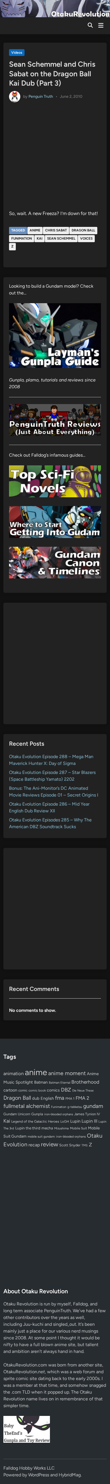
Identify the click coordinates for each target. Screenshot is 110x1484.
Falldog (80, 1304)
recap (34, 1144)
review (49, 1144)
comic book (37, 1090)
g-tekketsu (74, 1107)
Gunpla (37, 1114)
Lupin (75, 1121)
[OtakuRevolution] (55, 8)
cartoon (10, 1090)
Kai (39, 238)
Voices (86, 238)
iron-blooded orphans (58, 1114)
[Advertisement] (55, 663)
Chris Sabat (56, 230)
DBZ (66, 1089)
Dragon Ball (83, 230)
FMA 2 (82, 1098)
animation (13, 1073)
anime (35, 230)
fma (59, 1098)
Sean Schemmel (61, 238)
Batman (41, 1082)
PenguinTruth (57, 1310)
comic (22, 1090)
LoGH (64, 1121)
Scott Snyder (69, 1145)
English (47, 1098)
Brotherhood (85, 1082)
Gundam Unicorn (16, 1114)
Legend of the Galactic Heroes (35, 1121)
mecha (47, 1128)
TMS (85, 1145)
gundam (93, 1106)
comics (53, 1090)
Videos (16, 53)
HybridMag (70, 1475)
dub (35, 1098)
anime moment (67, 1073)
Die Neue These (83, 1090)
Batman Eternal (59, 1082)
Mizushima (61, 1128)
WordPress (38, 1475)
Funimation (21, 238)
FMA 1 (69, 1099)
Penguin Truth (40, 96)
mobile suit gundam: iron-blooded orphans (57, 1136)
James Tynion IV (87, 1114)
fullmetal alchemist (26, 1106)
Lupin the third (27, 1128)
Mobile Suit (78, 1128)
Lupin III (89, 1121)
